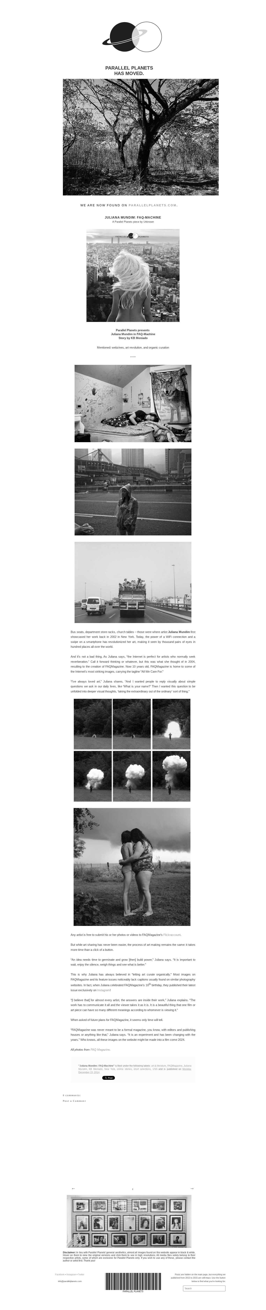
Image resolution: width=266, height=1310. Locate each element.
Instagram (103, 990)
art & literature (158, 1065)
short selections (142, 1069)
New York (109, 1069)
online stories (124, 1069)
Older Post (191, 1188)
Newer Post (73, 1188)
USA (155, 1069)
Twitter (81, 1274)
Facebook (60, 1274)
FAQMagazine (174, 1065)
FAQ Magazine (100, 1049)
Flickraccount (172, 934)
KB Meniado (95, 1069)
